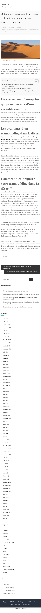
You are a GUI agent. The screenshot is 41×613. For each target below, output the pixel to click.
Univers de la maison (8, 569)
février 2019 (6, 509)
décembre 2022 (7, 376)
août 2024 (5, 331)
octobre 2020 (6, 452)
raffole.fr (5, 5)
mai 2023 (5, 361)
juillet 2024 (6, 334)
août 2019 (5, 494)
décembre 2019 (7, 482)
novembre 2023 (7, 343)
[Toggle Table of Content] (35, 81)
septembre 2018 (7, 512)
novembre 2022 (7, 379)
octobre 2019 (6, 488)
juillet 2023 (6, 355)
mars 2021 (6, 437)
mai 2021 (5, 430)
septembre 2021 (7, 418)
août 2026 (5, 319)
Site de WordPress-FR (9, 593)
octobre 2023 (6, 346)
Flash (35, 602)
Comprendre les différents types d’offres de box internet (17, 307)
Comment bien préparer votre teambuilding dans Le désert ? (18, 92)
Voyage (19, 27)
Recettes (5, 557)
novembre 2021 (7, 412)
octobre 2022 (6, 382)
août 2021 (5, 421)
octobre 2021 (6, 415)
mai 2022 (5, 397)
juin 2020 (5, 464)
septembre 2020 (7, 455)
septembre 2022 (7, 385)
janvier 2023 (6, 373)
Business (5, 533)
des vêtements (12, 208)
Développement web (8, 542)
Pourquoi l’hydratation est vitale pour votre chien (15, 291)
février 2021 (6, 440)
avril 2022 (5, 400)
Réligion (5, 560)
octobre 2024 (6, 325)
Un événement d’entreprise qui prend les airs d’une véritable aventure (18, 85)
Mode (4, 551)
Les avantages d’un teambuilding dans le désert (17, 88)
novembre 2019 (7, 485)
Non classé (6, 554)
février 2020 (6, 476)
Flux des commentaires (9, 590)
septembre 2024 (7, 328)
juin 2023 (5, 358)
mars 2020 (6, 473)
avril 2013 (5, 518)
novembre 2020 (7, 449)
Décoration (6, 539)
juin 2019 (5, 500)
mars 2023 (6, 367)
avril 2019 (5, 506)
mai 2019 (5, 503)
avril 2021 (5, 433)
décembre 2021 (7, 409)
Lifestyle (11, 27)
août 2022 (5, 388)
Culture (5, 536)
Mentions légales (20, 608)
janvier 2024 (6, 337)
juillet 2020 (6, 461)
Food (4, 545)
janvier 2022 (6, 406)
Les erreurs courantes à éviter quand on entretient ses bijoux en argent (21, 294)
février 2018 (6, 515)
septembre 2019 (7, 491)
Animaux (5, 530)
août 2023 (5, 352)
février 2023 (6, 370)
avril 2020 (5, 470)
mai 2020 (5, 467)
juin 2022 (5, 394)
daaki (14, 60)
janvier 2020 (6, 479)
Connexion (6, 584)
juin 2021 (5, 427)
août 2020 (5, 458)
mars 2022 (6, 403)
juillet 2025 (6, 322)
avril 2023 (5, 364)
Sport (4, 563)
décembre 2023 (7, 340)
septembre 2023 (7, 349)
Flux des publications (8, 587)
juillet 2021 (6, 424)
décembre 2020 (7, 446)
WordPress (27, 604)
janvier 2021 (6, 443)
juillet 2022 (6, 391)
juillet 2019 (6, 497)
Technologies (6, 566)
